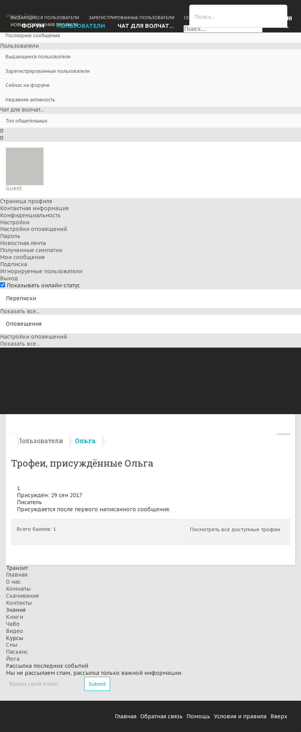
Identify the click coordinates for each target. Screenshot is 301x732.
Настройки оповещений (33, 229)
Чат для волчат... (22, 109)
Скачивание (22, 595)
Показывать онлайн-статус (42, 285)
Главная (16, 574)
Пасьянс (17, 651)
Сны (11, 644)
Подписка (13, 264)
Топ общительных (26, 121)
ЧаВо (13, 623)
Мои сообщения (22, 257)
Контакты (19, 602)
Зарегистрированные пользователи (47, 71)
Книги (14, 616)
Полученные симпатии (31, 250)
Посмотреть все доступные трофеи (235, 529)
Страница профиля (26, 201)
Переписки (21, 298)
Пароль (10, 236)
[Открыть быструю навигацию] (283, 434)
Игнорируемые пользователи (41, 271)
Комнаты (18, 588)
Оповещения (24, 323)
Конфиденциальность (30, 215)
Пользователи (19, 45)
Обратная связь (161, 716)
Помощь (198, 716)
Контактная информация (34, 208)
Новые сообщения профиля (44, 24)
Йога (13, 658)
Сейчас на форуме (27, 85)
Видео (14, 631)
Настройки (14, 222)
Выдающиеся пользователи (38, 56)
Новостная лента (23, 243)
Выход (9, 278)
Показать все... (20, 311)
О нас (13, 581)
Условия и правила (240, 716)
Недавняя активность (30, 100)
